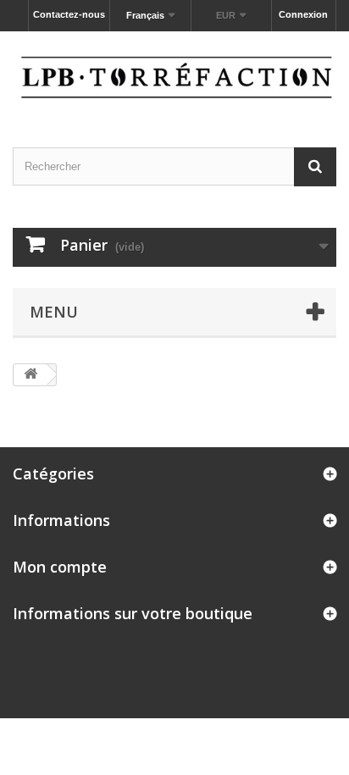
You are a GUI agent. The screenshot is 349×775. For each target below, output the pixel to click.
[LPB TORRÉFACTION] (174, 74)
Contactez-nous (69, 14)
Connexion (303, 14)
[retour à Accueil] (30, 374)
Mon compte (60, 566)
